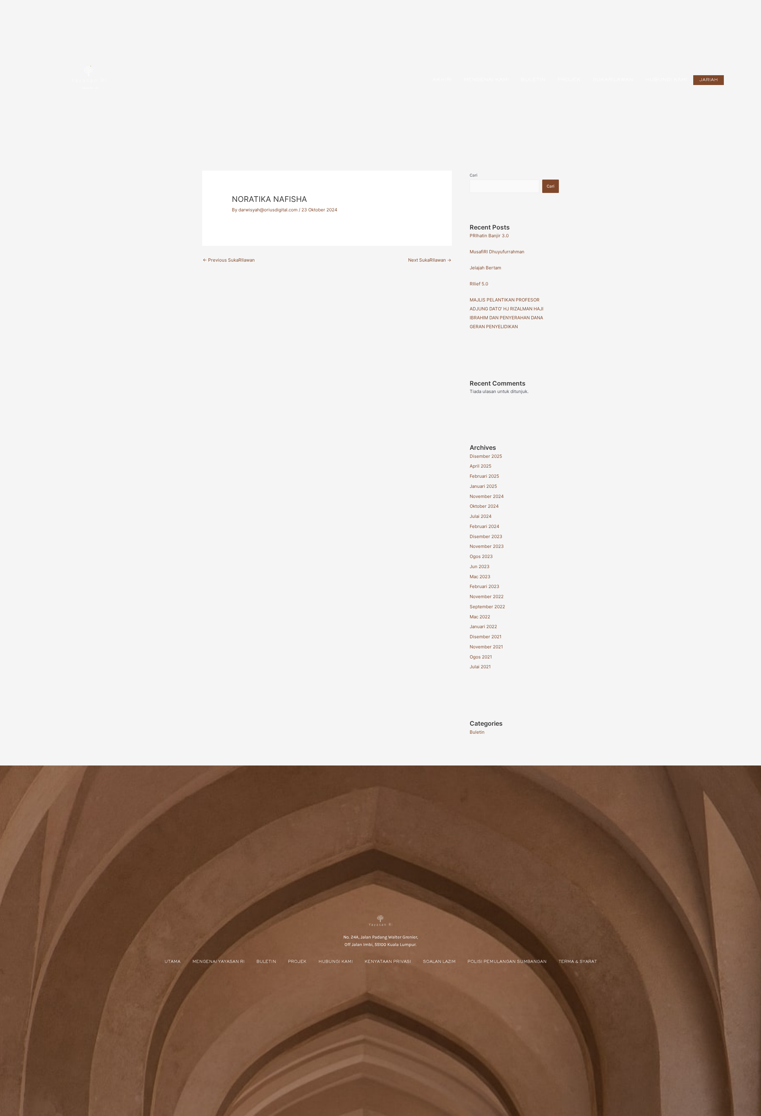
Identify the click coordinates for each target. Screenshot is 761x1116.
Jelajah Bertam (485, 268)
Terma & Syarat (578, 962)
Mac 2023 (480, 576)
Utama (172, 962)
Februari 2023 (484, 586)
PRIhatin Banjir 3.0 (489, 235)
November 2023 (487, 546)
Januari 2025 (483, 486)
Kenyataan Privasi (388, 962)
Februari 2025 (484, 476)
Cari (473, 175)
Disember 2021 (485, 636)
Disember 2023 (486, 536)
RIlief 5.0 (479, 284)
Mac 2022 (480, 617)
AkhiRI (442, 80)
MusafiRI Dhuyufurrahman (497, 251)
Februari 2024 (484, 526)
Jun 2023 (480, 566)
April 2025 (480, 466)
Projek (569, 80)
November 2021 (486, 647)
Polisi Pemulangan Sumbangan (507, 962)
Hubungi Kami (666, 80)
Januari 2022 (483, 626)
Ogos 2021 (481, 657)
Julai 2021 (480, 666)
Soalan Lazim (439, 962)
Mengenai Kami (486, 80)
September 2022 (487, 606)
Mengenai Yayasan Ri (218, 962)
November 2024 (487, 496)
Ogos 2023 (481, 556)
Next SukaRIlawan (429, 260)
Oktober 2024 (484, 506)
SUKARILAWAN (612, 80)
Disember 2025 (486, 456)
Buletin (533, 80)
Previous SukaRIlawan (229, 260)
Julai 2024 (481, 516)
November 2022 (487, 596)
